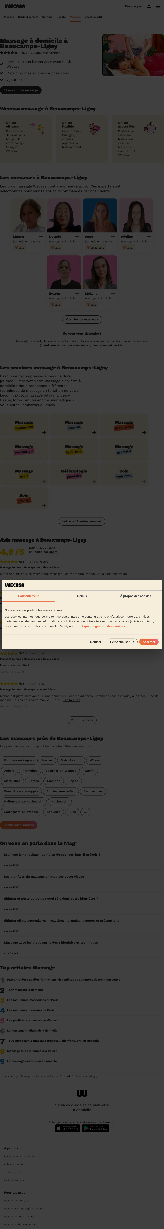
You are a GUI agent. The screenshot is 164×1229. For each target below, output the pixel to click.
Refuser (95, 641)
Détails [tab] (82, 596)
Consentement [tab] (28, 596)
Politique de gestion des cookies (100, 626)
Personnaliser (120, 641)
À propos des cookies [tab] (135, 596)
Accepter (149, 641)
